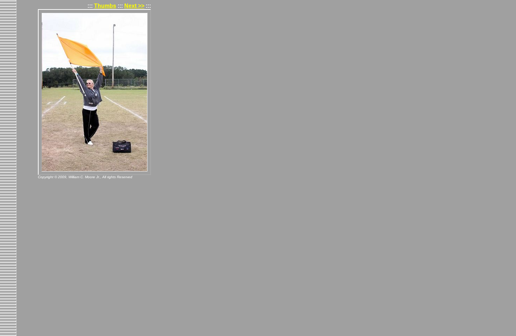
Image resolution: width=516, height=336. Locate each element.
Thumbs (105, 6)
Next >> (134, 6)
